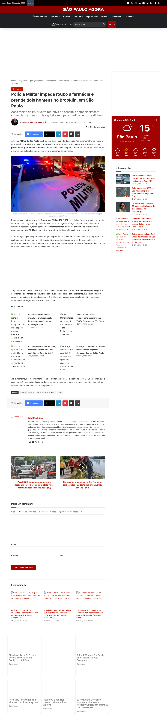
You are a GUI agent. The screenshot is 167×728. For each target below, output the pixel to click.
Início (15, 81)
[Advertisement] (83, 49)
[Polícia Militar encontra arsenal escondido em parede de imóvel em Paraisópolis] (123, 224)
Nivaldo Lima (35, 418)
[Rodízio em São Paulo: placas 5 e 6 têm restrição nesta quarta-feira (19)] (123, 179)
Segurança (91, 16)
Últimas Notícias (40, 16)
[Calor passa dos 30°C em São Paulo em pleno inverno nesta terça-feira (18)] (123, 192)
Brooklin (23, 392)
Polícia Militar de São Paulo (46, 392)
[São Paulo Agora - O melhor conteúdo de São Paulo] (83, 9)
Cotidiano (116, 16)
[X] (36, 442)
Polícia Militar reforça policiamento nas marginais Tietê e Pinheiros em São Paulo (90, 317)
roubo (60, 392)
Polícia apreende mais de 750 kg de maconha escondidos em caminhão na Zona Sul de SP (42, 349)
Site (61, 556)
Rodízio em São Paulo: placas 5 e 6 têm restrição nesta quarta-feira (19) (143, 178)
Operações (33, 81)
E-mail (14, 556)
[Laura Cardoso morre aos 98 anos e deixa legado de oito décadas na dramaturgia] (123, 207)
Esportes (130, 16)
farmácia (31, 392)
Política (104, 16)
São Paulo (55, 16)
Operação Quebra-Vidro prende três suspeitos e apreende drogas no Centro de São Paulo (90, 349)
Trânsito (77, 16)
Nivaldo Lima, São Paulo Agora (30, 122)
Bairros (66, 16)
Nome (14, 545)
